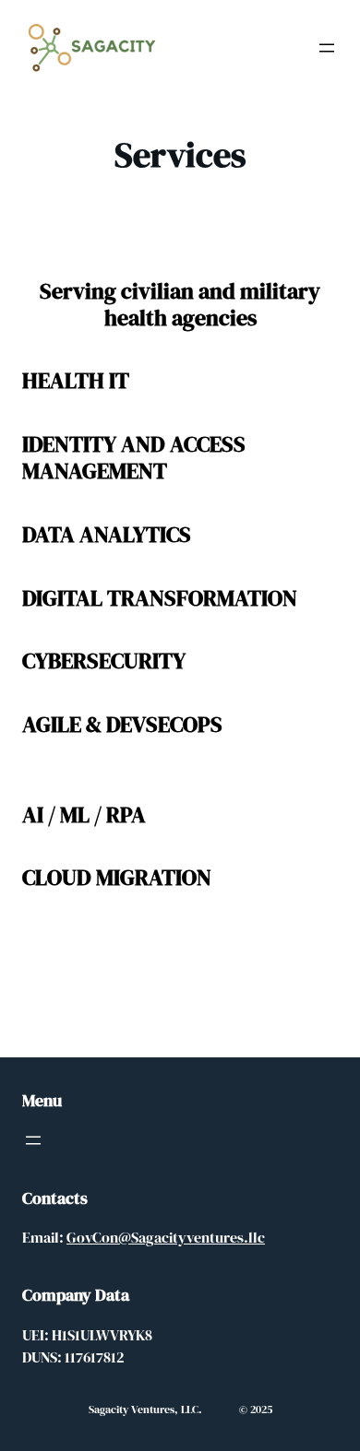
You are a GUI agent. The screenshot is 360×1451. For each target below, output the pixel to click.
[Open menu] (327, 48)
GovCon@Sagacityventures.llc (165, 1237)
